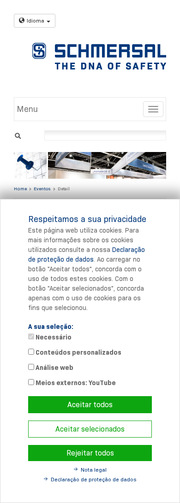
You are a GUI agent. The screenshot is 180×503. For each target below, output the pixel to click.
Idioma (35, 20)
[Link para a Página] (99, 56)
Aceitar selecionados (90, 429)
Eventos (42, 189)
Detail (64, 189)
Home (20, 189)
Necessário (53, 337)
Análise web (53, 367)
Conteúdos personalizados (77, 352)
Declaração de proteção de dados (93, 479)
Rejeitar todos (90, 453)
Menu (27, 109)
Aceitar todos (90, 404)
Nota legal (93, 469)
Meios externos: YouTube (75, 383)
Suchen (18, 134)
